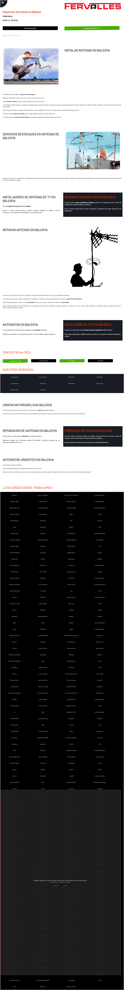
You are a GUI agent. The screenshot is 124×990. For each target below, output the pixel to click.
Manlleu (71, 527)
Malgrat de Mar (14, 533)
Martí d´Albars (14, 571)
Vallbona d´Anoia (43, 667)
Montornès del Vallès (71, 737)
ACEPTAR (65, 885)
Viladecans (71, 654)
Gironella (14, 788)
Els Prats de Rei (14, 725)
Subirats (14, 674)
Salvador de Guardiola (14, 584)
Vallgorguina (71, 559)
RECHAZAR (55, 885)
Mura (99, 980)
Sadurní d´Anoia (71, 699)
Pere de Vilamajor (42, 584)
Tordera (71, 769)
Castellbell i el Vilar (71, 712)
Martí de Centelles (99, 565)
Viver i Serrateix (99, 757)
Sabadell (14, 699)
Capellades (14, 616)
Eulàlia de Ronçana (99, 629)
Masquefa (99, 718)
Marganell (42, 642)
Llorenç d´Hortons (71, 571)
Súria (99, 667)
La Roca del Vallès (42, 731)
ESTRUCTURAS (14, 390)
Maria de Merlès (71, 757)
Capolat (100, 610)
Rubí (14, 986)
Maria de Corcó (99, 642)
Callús (14, 629)
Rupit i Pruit (71, 603)
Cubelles (43, 769)
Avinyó (43, 661)
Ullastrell (14, 597)
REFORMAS (99, 377)
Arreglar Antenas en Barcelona (13, 35)
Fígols (42, 782)
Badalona (99, 654)
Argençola (42, 750)
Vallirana (43, 559)
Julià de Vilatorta (71, 597)
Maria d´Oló (43, 597)
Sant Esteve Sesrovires (71, 693)
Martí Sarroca (42, 565)
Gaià (71, 520)
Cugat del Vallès (43, 699)
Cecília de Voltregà (99, 699)
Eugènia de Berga (42, 635)
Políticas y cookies (71, 986)
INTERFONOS (71, 383)
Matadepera (71, 718)
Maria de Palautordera (14, 757)
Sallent (71, 514)
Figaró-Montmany (71, 782)
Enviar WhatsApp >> (91, 28)
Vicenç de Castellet (100, 578)
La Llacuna (71, 788)
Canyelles (99, 571)
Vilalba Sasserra (71, 552)
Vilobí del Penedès (14, 763)
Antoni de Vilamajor (43, 495)
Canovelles (43, 578)
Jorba (14, 527)
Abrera (99, 769)
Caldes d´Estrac (71, 661)
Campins (71, 622)
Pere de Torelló (71, 584)
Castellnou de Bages (71, 750)
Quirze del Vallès (14, 680)
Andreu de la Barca (99, 495)
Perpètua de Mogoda (99, 533)
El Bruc (99, 763)
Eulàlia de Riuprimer (14, 635)
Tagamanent (43, 744)
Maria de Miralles (43, 757)
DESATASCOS (99, 383)
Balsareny (71, 616)
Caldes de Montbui (71, 686)
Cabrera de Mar (100, 648)
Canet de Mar (71, 578)
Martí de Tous (71, 565)
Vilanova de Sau (71, 642)
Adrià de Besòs (43, 514)
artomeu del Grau (42, 648)
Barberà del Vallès (42, 616)
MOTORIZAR (43, 383)
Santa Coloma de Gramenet (71, 635)
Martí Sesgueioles (14, 565)
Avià (100, 744)
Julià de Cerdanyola (14, 552)
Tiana (42, 725)
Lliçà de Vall (43, 763)
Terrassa (71, 725)
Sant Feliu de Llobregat (14, 693)
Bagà (14, 622)
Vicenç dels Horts (14, 705)
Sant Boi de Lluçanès (99, 508)
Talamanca (14, 744)
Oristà (99, 591)
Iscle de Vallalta (43, 603)
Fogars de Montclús (100, 776)
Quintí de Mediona (71, 680)
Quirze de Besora (43, 680)
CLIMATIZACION (14, 383)
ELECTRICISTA (43, 377)
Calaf (43, 712)
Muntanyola (14, 667)
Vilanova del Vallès (99, 501)
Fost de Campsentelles (71, 674)
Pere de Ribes (99, 540)
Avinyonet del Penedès (14, 661)
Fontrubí (100, 520)
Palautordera (99, 693)
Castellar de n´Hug (43, 718)
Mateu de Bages (14, 546)
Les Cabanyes (71, 980)
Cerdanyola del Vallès (43, 737)
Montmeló (99, 737)
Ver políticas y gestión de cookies (60, 882)
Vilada (99, 705)
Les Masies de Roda (14, 980)
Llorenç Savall (42, 571)
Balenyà (100, 616)
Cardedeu (71, 610)
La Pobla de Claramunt (99, 584)
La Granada (99, 788)
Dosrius (14, 769)
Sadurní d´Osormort (71, 705)
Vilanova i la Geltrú (71, 501)
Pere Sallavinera (14, 686)
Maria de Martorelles (99, 750)
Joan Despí (43, 552)
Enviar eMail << (72, 360)
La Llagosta (43, 591)
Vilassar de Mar (71, 546)
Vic (14, 712)
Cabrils (43, 622)
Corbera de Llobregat (14, 540)
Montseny (42, 546)
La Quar (71, 731)
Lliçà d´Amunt (71, 763)
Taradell (71, 776)
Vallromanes (14, 559)
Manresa (14, 610)
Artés (14, 750)
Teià (100, 725)
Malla (99, 527)
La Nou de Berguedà (14, 591)
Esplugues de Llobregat (100, 782)
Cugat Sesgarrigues (14, 508)
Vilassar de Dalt (43, 501)
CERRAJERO (14, 377)
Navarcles (42, 610)
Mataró (99, 514)
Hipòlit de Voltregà (43, 686)
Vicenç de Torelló (42, 705)
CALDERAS (43, 390)
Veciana (100, 552)
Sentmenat (43, 520)
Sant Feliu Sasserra (43, 540)
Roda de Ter (43, 986)
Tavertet (14, 776)
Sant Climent (99, 731)
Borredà (71, 744)
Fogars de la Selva (14, 782)
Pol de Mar (99, 680)
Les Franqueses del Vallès (42, 980)
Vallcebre (99, 559)
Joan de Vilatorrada (100, 597)
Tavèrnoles (43, 776)
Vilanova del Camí (71, 648)
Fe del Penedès (14, 731)
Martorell (14, 642)
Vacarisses (71, 667)
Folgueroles (43, 527)
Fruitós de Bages (42, 674)
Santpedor (43, 533)
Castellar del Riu (14, 718)
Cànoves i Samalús (14, 578)
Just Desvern (99, 686)
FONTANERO (71, 377)
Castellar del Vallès (99, 712)
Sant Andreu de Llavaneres (71, 495)
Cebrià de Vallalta (71, 508)
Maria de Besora (14, 520)
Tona (99, 546)
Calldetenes (43, 629)
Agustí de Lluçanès (14, 514)
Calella (71, 629)
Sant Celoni (14, 737)
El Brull (43, 788)
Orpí (71, 591)
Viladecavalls (43, 654)
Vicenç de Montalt (42, 508)
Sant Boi (14, 648)
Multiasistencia (5, 35)
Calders (100, 661)
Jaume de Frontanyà (14, 603)
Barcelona (14, 495)
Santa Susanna (71, 533)
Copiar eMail (100, 360)
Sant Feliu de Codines (42, 693)
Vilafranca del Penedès (14, 654)
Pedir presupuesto (30, 28)
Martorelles (100, 635)
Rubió (99, 603)
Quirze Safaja (99, 674)
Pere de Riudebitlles (71, 540)
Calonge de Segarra (100, 622)
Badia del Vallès (14, 501)
